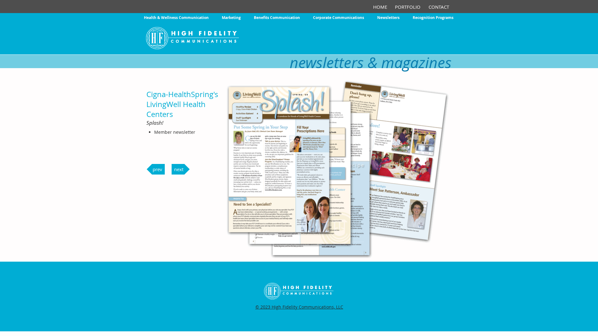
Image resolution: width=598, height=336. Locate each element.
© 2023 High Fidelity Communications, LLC (299, 307)
